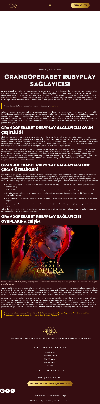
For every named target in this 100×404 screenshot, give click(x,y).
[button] (50, 5)
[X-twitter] (7, 391)
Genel (58, 69)
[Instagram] (12, 391)
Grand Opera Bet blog (50, 370)
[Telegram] (2, 391)
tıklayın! (55, 106)
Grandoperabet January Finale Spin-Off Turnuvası (27, 313)
